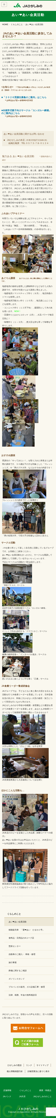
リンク (29, 1065)
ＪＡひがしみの (28, 1108)
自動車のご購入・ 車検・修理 (22, 954)
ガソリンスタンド (17, 979)
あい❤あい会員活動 (17, 922)
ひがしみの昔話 (14, 1065)
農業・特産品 (45, 1090)
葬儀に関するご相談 (18, 970)
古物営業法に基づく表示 (38, 1071)
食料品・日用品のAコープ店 (21, 938)
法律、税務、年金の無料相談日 (23, 995)
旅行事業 (13, 962)
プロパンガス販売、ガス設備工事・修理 (27, 987)
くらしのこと (25, 1090)
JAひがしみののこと (42, 1096)
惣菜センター (15, 946)
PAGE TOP (51, 1082)
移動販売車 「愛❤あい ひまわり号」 (27, 930)
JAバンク (7, 1096)
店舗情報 (7, 1090)
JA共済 (22, 1096)
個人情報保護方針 (15, 1071)
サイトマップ (42, 1065)
